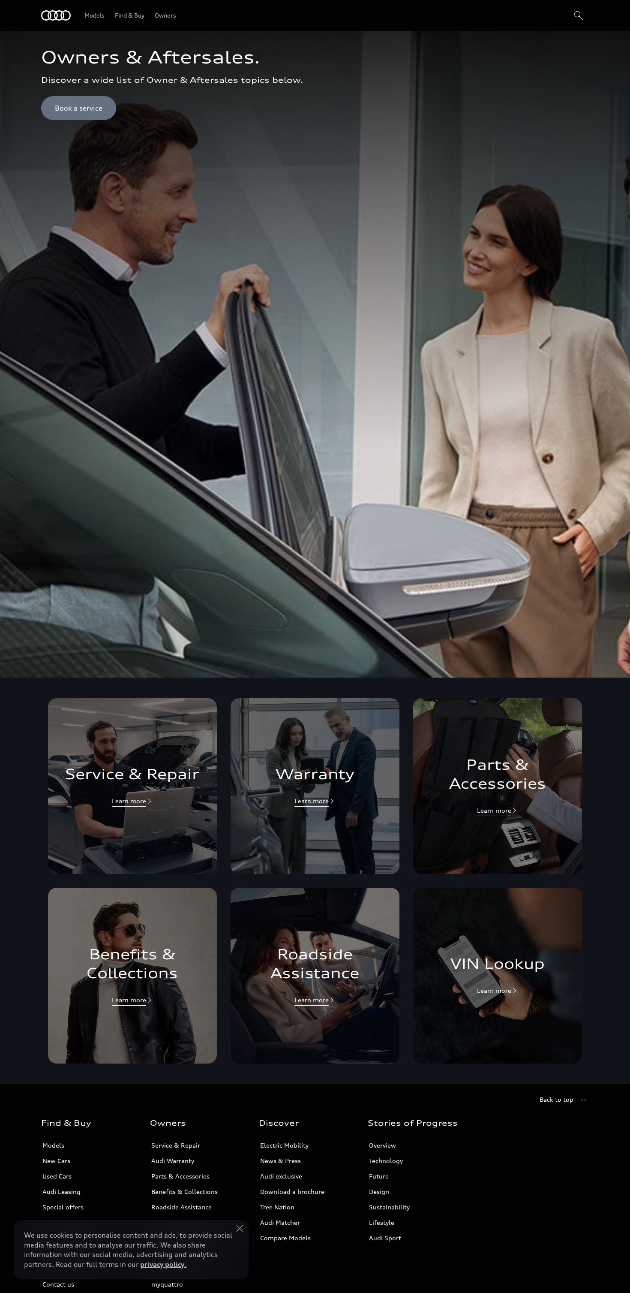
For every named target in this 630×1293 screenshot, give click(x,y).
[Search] (578, 15)
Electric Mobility (284, 1145)
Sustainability (389, 1207)
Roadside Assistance (181, 1207)
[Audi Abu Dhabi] (56, 15)
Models (53, 1145)
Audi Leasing (61, 1191)
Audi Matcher (280, 1222)
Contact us (58, 1284)
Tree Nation (277, 1207)
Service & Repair (175, 1145)
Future (379, 1176)
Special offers (63, 1207)
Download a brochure (292, 1191)
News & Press (280, 1160)
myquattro (167, 1284)
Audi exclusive (281, 1176)
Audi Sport (385, 1238)
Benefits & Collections (184, 1191)
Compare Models (285, 1238)
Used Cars (57, 1176)
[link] (132, 786)
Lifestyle (381, 1222)
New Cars (56, 1160)
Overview (382, 1145)
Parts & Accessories (180, 1176)
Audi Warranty (172, 1160)
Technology (386, 1160)
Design (379, 1191)
